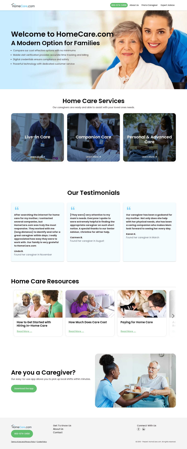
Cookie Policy (42, 442)
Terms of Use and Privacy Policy (23, 442)
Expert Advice (168, 5)
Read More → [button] (24, 331)
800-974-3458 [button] (118, 5)
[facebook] (138, 429)
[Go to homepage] (23, 5)
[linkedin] (143, 429)
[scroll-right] (173, 316)
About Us (134, 5)
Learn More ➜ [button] (37, 156)
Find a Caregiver (149, 5)
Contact (57, 432)
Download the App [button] (23, 388)
